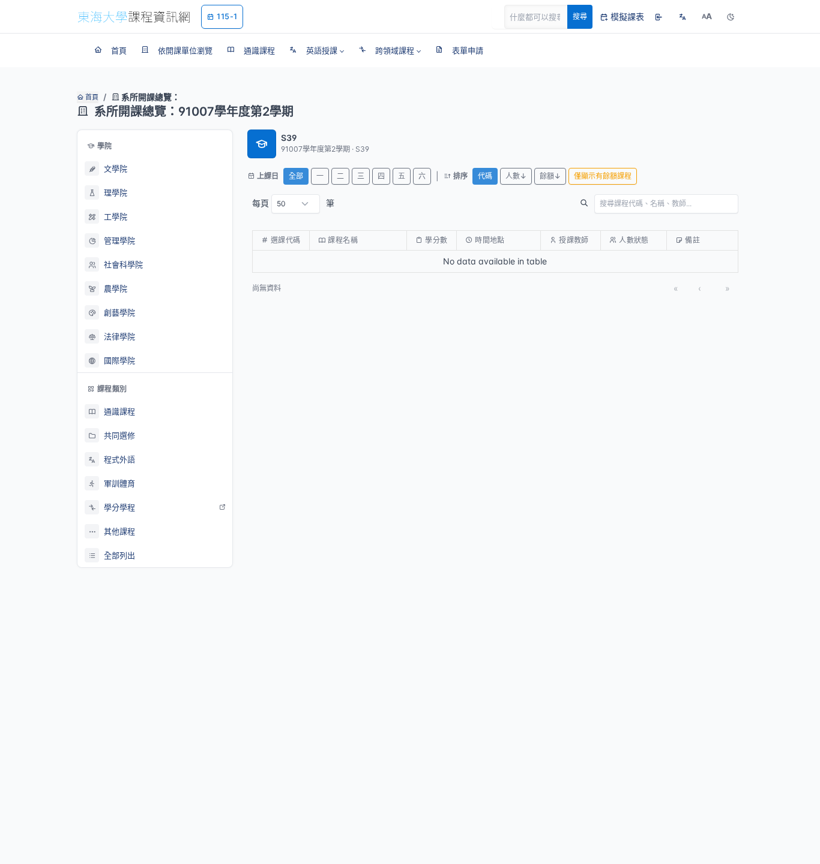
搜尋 (580, 16)
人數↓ (515, 175)
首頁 (90, 97)
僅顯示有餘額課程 (603, 175)
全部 (296, 175)
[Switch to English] (683, 17)
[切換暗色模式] (731, 17)
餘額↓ (550, 175)
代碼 (485, 175)
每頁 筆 (293, 203)
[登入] (659, 17)
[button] (316, 50)
